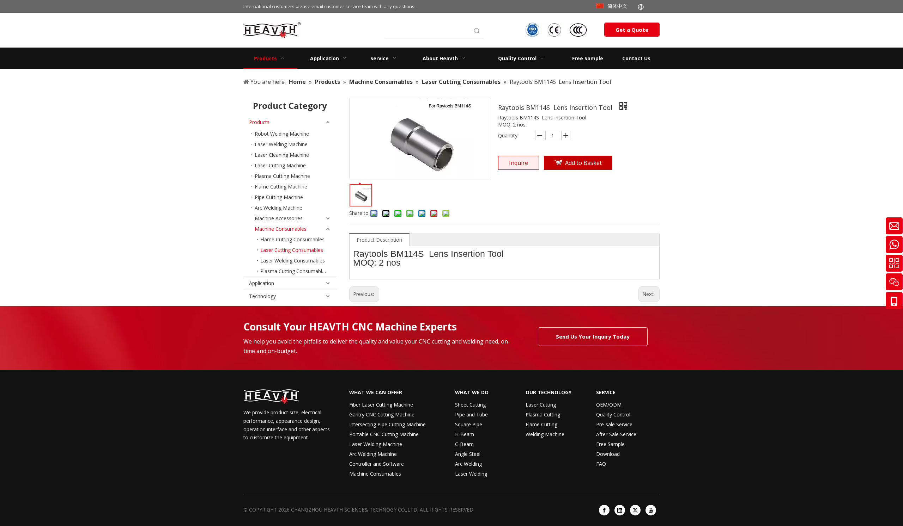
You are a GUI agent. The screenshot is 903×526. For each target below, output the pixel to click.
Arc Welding (468, 463)
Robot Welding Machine (282, 133)
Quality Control (613, 414)
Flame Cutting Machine (281, 186)
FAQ (601, 463)
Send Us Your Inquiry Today (593, 336)
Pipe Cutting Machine (279, 197)
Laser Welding (471, 473)
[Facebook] (604, 510)
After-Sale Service (616, 434)
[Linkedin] (619, 510)
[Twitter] (635, 510)
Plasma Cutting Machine (282, 176)
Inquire (518, 163)
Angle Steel (467, 454)
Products (259, 122)
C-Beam (464, 444)
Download (608, 454)
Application (261, 283)
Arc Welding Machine (278, 207)
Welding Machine (545, 434)
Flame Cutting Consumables (292, 239)
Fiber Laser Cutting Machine (381, 404)
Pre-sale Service (614, 424)
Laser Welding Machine (281, 144)
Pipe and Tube (471, 414)
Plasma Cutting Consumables (293, 271)
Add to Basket (583, 163)
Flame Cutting (541, 424)
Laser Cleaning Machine (282, 154)
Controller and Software (376, 463)
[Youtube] (651, 510)
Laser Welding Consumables (292, 260)
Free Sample (610, 444)
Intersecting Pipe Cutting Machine (387, 424)
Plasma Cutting (543, 414)
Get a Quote (632, 29)
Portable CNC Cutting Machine (384, 434)
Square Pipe (468, 424)
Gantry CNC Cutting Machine (381, 414)
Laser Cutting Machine (280, 165)
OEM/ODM (609, 404)
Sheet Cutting (470, 404)
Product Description (379, 239)
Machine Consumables (281, 228)
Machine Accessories (279, 218)
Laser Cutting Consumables (291, 250)
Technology (262, 296)
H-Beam (464, 434)
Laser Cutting (541, 404)
